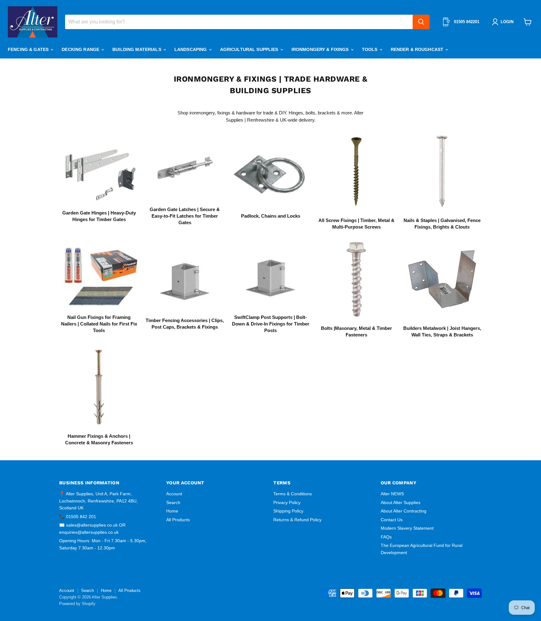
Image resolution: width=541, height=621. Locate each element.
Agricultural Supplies (250, 49)
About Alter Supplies (400, 502)
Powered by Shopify (77, 603)
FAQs (386, 536)
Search (173, 502)
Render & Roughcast (418, 49)
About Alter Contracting (403, 510)
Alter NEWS (392, 493)
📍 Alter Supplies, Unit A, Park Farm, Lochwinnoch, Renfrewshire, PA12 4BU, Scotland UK (98, 500)
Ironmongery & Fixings (320, 49)
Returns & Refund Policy (297, 519)
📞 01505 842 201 (77, 516)
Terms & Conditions (292, 493)
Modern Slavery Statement (407, 528)
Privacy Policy (287, 502)
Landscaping (191, 49)
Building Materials (137, 49)
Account (174, 493)
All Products (178, 519)
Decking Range (81, 49)
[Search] (421, 22)
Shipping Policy (288, 510)
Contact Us (392, 519)
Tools (370, 49)
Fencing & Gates (29, 49)
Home (172, 510)
